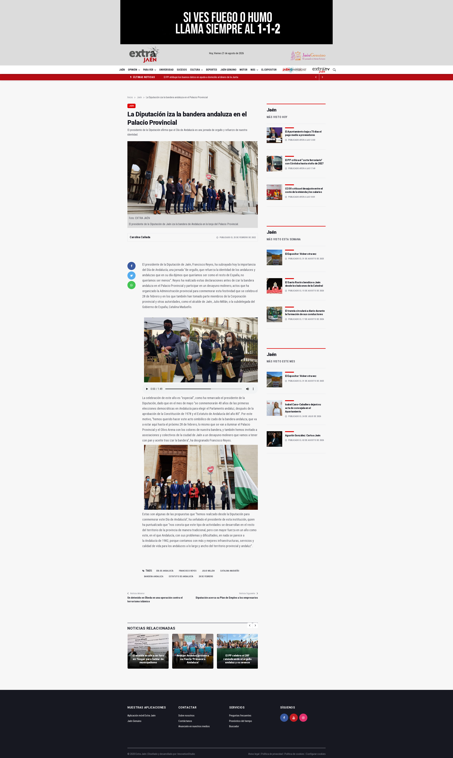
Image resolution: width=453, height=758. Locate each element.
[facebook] (131, 266)
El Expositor (269, 69)
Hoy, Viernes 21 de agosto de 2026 (226, 53)
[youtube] (294, 718)
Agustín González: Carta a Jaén (302, 435)
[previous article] (322, 77)
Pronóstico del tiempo (240, 721)
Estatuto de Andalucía (181, 576)
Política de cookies (294, 754)
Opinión (132, 69)
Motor (243, 69)
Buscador (234, 726)
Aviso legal (253, 754)
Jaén (122, 69)
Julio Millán (208, 571)
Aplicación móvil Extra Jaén (141, 715)
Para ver (148, 69)
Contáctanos (185, 721)
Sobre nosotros (186, 715)
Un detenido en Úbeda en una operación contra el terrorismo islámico (155, 599)
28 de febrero (206, 576)
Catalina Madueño (229, 571)
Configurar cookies (316, 754)
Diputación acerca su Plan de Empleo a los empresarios (227, 597)
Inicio (130, 97)
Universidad (166, 69)
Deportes (211, 69)
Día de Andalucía (164, 571)
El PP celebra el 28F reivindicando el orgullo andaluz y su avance (237, 659)
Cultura (195, 69)
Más (253, 69)
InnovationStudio (186, 754)
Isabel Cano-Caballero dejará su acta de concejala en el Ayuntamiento (303, 408)
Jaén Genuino (228, 69)
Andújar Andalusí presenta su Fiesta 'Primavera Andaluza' (193, 659)
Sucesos (182, 69)
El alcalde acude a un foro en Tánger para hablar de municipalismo (148, 659)
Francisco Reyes (187, 571)
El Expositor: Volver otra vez (300, 253)
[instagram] (303, 718)
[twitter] (131, 275)
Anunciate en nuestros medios (194, 726)
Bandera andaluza (153, 576)
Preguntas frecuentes (240, 715)
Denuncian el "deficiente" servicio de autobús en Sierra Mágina (195, 77)
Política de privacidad (272, 754)
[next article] (316, 77)
